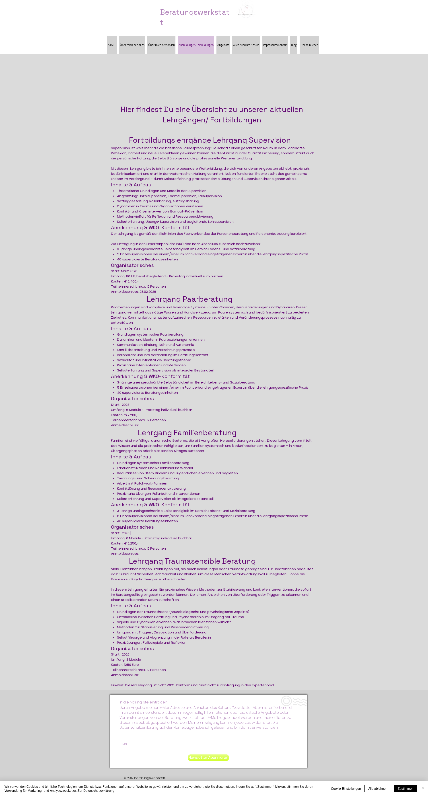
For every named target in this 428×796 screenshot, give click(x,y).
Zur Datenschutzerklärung (96, 790)
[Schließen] (422, 788)
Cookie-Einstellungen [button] (346, 788)
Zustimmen (406, 788)
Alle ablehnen (377, 788)
